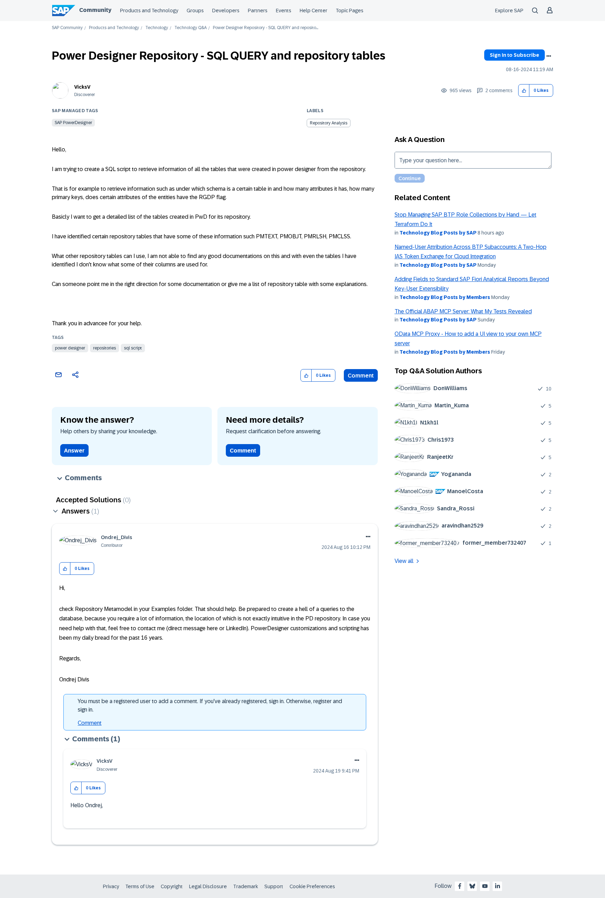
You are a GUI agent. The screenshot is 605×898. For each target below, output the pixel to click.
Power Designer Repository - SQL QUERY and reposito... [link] (265, 28)
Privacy (111, 886)
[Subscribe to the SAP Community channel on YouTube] (485, 886)
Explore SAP (509, 10)
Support (273, 886)
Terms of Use (139, 886)
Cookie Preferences (312, 886)
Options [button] (548, 56)
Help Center (313, 10)
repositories (104, 348)
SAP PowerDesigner (73, 122)
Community (95, 10)
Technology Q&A (190, 28)
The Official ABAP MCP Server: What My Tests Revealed (463, 311)
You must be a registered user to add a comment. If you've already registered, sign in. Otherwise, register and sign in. (210, 705)
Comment (361, 376)
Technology (156, 28)
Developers (225, 10)
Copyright (172, 886)
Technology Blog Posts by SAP (438, 233)
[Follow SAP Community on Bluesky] (472, 886)
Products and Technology (149, 10)
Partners (257, 10)
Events (283, 10)
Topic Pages (349, 10)
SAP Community (67, 28)
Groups (195, 10)
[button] (524, 90)
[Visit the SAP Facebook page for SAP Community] (460, 886)
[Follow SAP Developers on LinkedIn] (497, 886)
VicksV (82, 87)
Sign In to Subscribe (514, 55)
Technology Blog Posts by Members (444, 297)
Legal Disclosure (208, 886)
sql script (133, 348)
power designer (70, 348)
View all (404, 561)
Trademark (245, 886)
